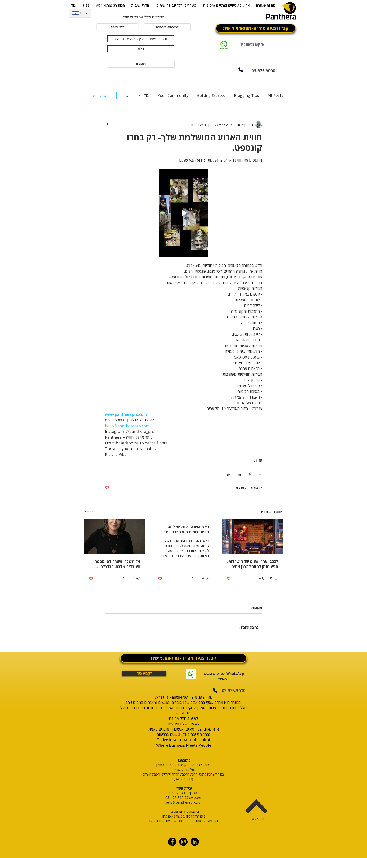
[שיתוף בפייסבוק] (260, 474)
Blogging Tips (246, 95)
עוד (146, 95)
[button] (127, 95)
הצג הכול (89, 511)
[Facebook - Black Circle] (172, 842)
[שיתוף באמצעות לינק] (229, 474)
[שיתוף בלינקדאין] (239, 474)
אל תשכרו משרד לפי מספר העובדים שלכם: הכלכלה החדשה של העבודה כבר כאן (116, 564)
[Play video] (183, 213)
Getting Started (211, 95)
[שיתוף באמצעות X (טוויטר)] (250, 474)
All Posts (275, 95)
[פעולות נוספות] (107, 124)
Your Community (173, 95)
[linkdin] (195, 842)
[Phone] (240, 69)
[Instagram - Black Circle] (183, 842)
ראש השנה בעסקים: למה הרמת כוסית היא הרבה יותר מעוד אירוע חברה (186, 529)
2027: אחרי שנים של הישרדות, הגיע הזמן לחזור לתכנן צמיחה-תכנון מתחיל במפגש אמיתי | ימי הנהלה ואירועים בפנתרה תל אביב (252, 564)
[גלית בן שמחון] (114, 536)
